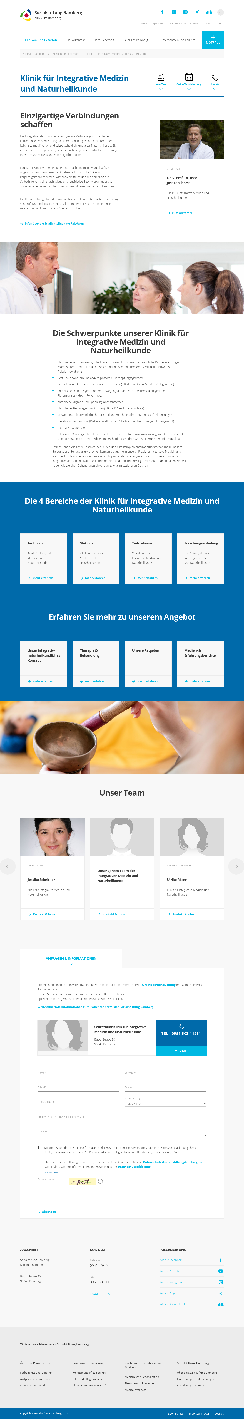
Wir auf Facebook (171, 1260)
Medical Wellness (135, 1389)
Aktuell (144, 23)
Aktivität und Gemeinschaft (89, 1385)
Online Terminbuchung (159, 985)
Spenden (158, 23)
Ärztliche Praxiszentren (36, 1363)
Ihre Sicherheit (104, 40)
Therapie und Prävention (140, 1383)
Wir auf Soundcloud (172, 1304)
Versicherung (132, 1098)
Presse (194, 23)
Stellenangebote (176, 23)
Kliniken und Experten (41, 40)
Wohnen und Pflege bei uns (90, 1372)
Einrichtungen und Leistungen (195, 1379)
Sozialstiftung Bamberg (193, 1363)
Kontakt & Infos (44, 914)
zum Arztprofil (182, 213)
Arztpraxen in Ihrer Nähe (35, 1379)
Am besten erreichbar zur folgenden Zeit (61, 1117)
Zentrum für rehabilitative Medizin (143, 1365)
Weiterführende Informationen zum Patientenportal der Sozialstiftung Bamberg (95, 1007)
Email (94, 1294)
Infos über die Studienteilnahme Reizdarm (54, 224)
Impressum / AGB (198, 1413)
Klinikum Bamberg (136, 40)
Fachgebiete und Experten (36, 1372)
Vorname (130, 1073)
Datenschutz (175, 1413)
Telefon (129, 1087)
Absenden (49, 1212)
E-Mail (183, 1051)
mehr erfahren (43, 578)
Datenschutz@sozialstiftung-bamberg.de (172, 1162)
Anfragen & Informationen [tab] (71, 958)
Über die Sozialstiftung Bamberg (197, 1372)
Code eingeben (47, 1179)
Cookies (219, 1413)
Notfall (213, 42)
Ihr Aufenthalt (76, 40)
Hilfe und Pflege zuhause (88, 1379)
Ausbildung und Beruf (190, 1385)
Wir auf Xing (167, 1293)
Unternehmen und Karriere (178, 40)
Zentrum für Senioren (88, 1363)
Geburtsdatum (46, 1102)
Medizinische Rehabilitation (142, 1377)
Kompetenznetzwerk (33, 1385)
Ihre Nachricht (47, 1131)
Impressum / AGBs (213, 23)
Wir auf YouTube (170, 1271)
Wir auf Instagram (171, 1282)
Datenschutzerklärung (134, 1167)
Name (42, 1073)
